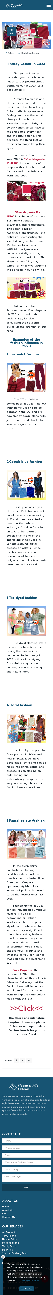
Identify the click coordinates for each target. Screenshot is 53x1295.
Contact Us (8, 1217)
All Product (8, 1232)
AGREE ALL (26, 1288)
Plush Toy (7, 1249)
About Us (7, 1210)
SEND (26, 1187)
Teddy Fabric (9, 1246)
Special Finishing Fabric (15, 1253)
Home (5, 1206)
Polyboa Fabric (10, 1242)
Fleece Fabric (10, 1239)
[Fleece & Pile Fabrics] (14, 5)
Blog (4, 1213)
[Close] (3, 1257)
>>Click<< (26, 1008)
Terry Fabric (9, 1235)
